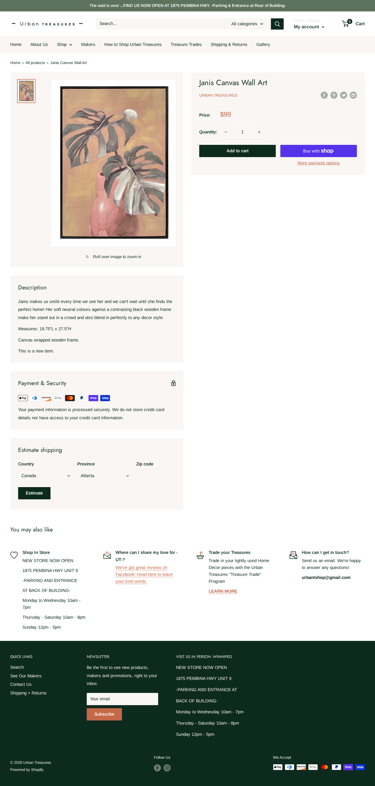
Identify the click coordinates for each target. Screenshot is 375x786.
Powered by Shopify (27, 769)
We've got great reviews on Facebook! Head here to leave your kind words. (144, 574)
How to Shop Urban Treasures (133, 44)
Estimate (34, 493)
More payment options (318, 163)
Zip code (144, 464)
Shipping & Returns (229, 44)
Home (15, 44)
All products (35, 62)
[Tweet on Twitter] (343, 95)
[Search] (277, 24)
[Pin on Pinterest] (334, 95)
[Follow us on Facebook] (157, 767)
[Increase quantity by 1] (259, 132)
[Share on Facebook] (324, 95)
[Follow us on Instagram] (167, 767)
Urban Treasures (218, 95)
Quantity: (208, 132)
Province (86, 464)
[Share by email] (353, 95)
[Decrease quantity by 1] (225, 132)
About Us (39, 44)
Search (17, 667)
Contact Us (21, 684)
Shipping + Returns (28, 693)
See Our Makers (26, 676)
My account (307, 26)
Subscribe (104, 714)
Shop (62, 44)
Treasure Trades (186, 44)
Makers (88, 44)
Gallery (263, 44)
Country (26, 464)
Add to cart (237, 150)
